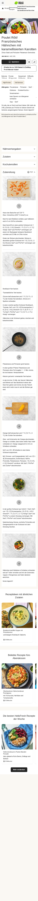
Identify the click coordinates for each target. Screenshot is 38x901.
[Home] (3, 8)
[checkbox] (2, 56)
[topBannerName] (19, 14)
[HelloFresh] (19, 2)
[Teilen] (34, 62)
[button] (19, 156)
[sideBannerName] (19, 132)
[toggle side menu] (2, 3)
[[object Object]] (29, 62)
